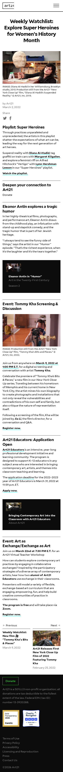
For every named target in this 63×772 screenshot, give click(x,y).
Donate (7, 194)
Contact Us (10, 760)
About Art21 (17, 522)
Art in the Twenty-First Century (29, 280)
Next (54, 625)
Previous (11, 625)
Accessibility (11, 747)
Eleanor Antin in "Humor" (25, 276)
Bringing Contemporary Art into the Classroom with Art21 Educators (32, 517)
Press (6, 755)
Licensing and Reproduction (20, 751)
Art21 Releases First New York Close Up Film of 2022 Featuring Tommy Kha (46, 656)
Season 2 (14, 285)
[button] (5, 118)
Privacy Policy (11, 742)
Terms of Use (11, 738)
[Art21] (8, 6)
